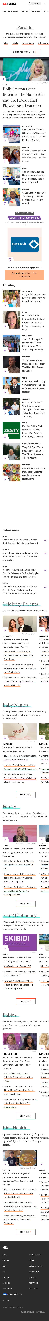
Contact (6, 1260)
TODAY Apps (6, 1277)
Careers (31, 1260)
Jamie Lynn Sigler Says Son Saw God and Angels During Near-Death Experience (20, 1219)
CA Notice (6, 1300)
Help (4, 1266)
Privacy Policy (7, 1289)
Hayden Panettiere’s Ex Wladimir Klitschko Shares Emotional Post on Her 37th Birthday (20, 668)
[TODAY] (20, 942)
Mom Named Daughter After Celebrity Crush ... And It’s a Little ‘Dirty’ (18, 1077)
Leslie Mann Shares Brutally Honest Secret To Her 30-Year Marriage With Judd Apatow (16, 643)
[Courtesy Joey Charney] (20, 1158)
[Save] (5, 140)
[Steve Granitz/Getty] (20, 624)
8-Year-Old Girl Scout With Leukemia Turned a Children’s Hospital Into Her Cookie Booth (20, 1193)
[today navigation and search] (45, 4)
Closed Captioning (35, 1266)
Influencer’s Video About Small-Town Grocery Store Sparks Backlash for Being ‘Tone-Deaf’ (20, 1206)
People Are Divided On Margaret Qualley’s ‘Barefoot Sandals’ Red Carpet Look (18, 655)
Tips (6, 43)
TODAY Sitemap (34, 1272)
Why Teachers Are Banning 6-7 (17, 966)
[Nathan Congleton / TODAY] (24, 69)
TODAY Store (33, 1283)
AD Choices (6, 1283)
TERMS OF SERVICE (34, 1255)
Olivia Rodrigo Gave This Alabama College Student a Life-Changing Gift (19, 865)
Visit (4, 1272)
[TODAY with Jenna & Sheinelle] (20, 833)
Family (15, 43)
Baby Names (28, 43)
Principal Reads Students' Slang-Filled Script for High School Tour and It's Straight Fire (18, 985)
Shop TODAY (33, 1289)
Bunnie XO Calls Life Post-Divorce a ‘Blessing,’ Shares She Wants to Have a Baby (18, 852)
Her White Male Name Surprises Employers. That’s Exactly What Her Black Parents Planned (20, 778)
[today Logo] (5, 1247)
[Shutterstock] (20, 731)
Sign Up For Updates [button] (23, 52)
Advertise (32, 1277)
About (5, 1255)
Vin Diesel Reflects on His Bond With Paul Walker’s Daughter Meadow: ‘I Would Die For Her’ (20, 682)
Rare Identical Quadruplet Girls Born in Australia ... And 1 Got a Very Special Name (20, 1103)
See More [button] (25, 794)
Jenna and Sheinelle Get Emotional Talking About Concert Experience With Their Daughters (20, 878)
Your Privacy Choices (14, 1294)
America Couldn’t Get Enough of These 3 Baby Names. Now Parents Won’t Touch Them (19, 1090)
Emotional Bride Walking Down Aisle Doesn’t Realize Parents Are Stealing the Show (20, 891)
